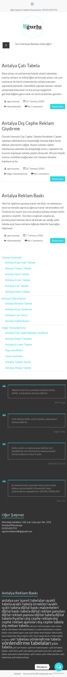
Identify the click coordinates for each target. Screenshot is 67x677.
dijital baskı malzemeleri (40, 607)
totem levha (57, 633)
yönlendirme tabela (45, 639)
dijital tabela (44, 615)
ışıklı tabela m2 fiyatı (20, 657)
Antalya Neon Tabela (17, 291)
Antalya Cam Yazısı (16, 315)
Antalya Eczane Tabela (18, 344)
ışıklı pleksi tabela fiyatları (19, 654)
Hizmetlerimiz (14, 106)
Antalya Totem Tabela (18, 268)
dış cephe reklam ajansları (30, 620)
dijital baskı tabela (16, 611)
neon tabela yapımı (16, 633)
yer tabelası (19, 639)
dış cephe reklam (38, 618)
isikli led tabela (44, 626)
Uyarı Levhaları (14, 356)
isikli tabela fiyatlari (26, 629)
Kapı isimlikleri (14, 350)
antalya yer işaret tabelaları (24, 600)
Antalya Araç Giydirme (18, 309)
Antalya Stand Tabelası (18, 338)
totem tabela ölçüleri (42, 636)
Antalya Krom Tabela (17, 279)
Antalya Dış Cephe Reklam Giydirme (26, 332)
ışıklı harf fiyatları (19, 647)
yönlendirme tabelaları (26, 643)
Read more (57, 106)
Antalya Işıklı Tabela (17, 274)
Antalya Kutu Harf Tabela (20, 262)
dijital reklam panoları (48, 611)
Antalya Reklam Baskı (23, 195)
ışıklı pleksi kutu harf (43, 651)
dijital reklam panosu (18, 615)
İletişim (17, 673)
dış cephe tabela (50, 622)
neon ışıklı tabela (31, 633)
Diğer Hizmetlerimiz (17, 173)
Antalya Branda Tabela (18, 303)
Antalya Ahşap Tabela (18, 367)
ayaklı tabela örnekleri (30, 604)
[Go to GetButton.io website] (58, 673)
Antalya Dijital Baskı (14, 298)
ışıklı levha (13, 651)
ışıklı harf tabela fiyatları (38, 647)
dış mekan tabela (15, 625)
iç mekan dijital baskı (44, 629)
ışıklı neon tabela (26, 651)
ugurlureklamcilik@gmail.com (17, 531)
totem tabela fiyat (9, 636)
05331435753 (9, 528)
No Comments (35, 106)
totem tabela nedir (25, 636)
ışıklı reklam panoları (51, 654)
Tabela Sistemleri (12, 257)
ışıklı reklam (36, 654)
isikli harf (33, 626)
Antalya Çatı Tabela (21, 65)
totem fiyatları (46, 633)
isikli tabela (13, 629)
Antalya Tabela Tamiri (18, 361)
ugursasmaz (13, 101)
